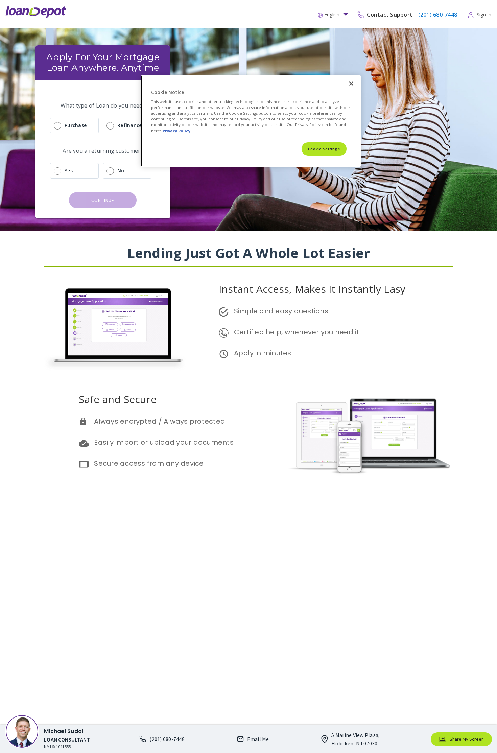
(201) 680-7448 (167, 739)
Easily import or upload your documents (164, 442)
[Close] (351, 83)
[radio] (102, 125)
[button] (335, 14)
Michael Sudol (63, 731)
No (120, 170)
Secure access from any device (149, 463)
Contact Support (390, 14)
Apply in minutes (262, 353)
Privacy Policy (176, 130)
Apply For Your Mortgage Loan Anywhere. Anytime (104, 62)
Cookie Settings (324, 148)
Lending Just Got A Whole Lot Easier (248, 252)
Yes (69, 170)
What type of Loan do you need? (103, 105)
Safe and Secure (118, 399)
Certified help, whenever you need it (296, 332)
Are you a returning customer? (103, 151)
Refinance (129, 125)
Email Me (258, 739)
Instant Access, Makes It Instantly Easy (312, 289)
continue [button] (103, 200)
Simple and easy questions (281, 311)
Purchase (76, 125)
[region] (251, 121)
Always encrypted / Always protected (159, 421)
